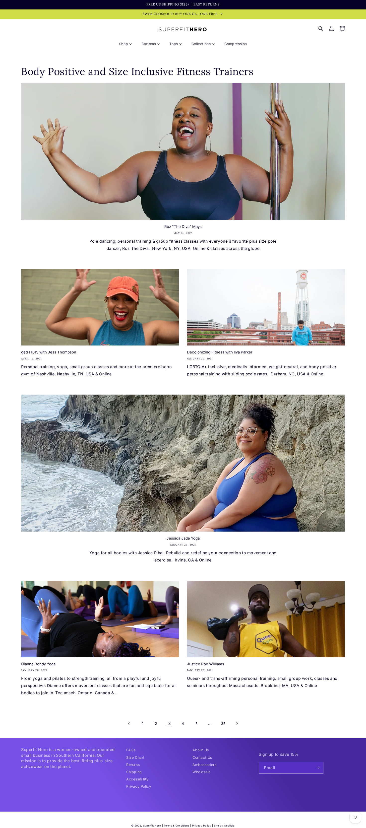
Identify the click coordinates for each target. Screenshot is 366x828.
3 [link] (169, 723)
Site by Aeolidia (224, 825)
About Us (200, 750)
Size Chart (135, 757)
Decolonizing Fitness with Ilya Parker (219, 352)
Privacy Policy (138, 786)
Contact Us (202, 757)
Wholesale (201, 772)
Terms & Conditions (176, 825)
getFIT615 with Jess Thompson (48, 352)
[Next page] (236, 723)
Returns (133, 764)
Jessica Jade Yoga (183, 538)
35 (223, 723)
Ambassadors (204, 764)
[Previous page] (129, 723)
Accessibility (137, 779)
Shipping (134, 772)
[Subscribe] (317, 768)
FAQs (130, 750)
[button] (127, 44)
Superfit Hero (152, 825)
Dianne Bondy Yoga (38, 664)
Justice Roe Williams (205, 664)
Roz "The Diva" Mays (183, 226)
